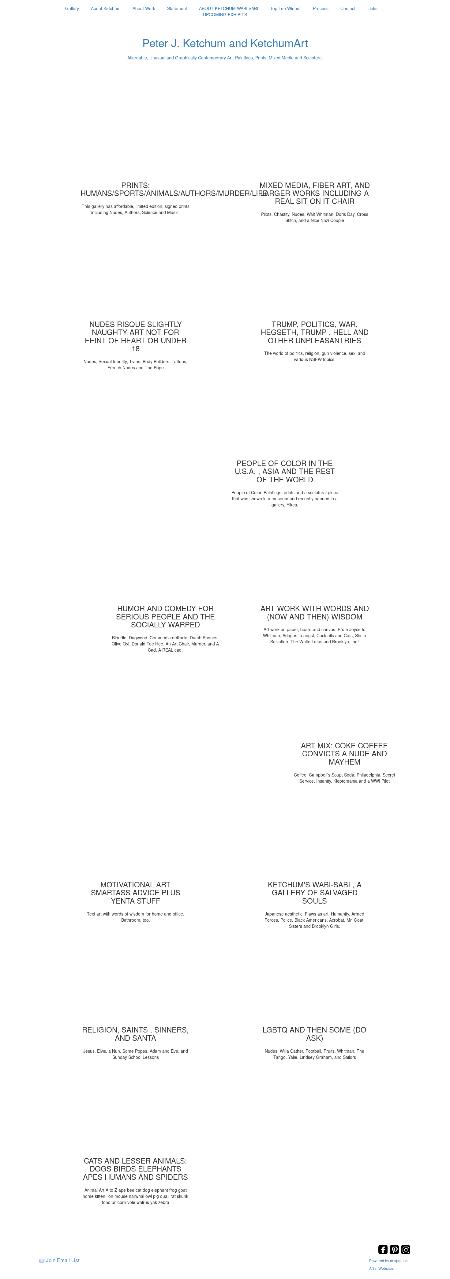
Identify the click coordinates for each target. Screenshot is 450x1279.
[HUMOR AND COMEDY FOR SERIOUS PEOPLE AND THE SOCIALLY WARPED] (165, 559)
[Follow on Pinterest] (395, 1252)
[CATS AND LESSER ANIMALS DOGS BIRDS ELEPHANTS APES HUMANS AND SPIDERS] (136, 1112)
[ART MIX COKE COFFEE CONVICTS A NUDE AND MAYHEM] (344, 697)
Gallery (72, 8)
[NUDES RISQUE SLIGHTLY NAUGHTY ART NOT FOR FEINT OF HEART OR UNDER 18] (136, 275)
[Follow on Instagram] (406, 1252)
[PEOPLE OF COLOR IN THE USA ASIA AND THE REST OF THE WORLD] (285, 414)
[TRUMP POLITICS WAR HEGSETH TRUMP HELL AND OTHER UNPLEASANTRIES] (315, 275)
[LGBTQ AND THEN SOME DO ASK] (315, 981)
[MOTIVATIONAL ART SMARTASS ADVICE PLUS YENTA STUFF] (136, 836)
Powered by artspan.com (390, 1260)
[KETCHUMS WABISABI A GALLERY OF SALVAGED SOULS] (315, 836)
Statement (177, 8)
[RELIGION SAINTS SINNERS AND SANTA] (136, 981)
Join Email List (63, 1260)
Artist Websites (381, 1268)
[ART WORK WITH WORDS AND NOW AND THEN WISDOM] (315, 559)
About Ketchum (106, 8)
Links (372, 8)
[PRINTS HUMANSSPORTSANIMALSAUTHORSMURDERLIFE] (136, 136)
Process (320, 8)
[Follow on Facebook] (383, 1252)
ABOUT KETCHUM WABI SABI (228, 8)
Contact (347, 8)
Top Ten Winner (285, 8)
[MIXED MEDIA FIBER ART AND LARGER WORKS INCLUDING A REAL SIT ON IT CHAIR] (315, 136)
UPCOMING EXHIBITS (225, 14)
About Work (144, 8)
